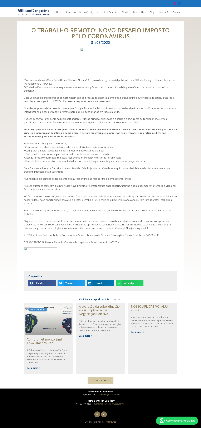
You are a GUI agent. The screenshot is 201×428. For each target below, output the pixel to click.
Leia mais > (33, 368)
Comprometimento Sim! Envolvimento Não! (44, 341)
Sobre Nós (71, 12)
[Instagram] (174, 3)
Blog (152, 12)
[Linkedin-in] (104, 414)
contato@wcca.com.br (109, 394)
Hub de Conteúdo (110, 12)
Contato (177, 12)
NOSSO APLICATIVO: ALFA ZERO (149, 308)
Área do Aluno (139, 12)
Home (59, 12)
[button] (42, 283)
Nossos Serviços (87, 12)
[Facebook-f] (97, 414)
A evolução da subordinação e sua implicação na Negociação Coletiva (99, 310)
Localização (163, 12)
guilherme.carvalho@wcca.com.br (109, 403)
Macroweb (111, 421)
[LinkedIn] (179, 3)
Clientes (125, 12)
